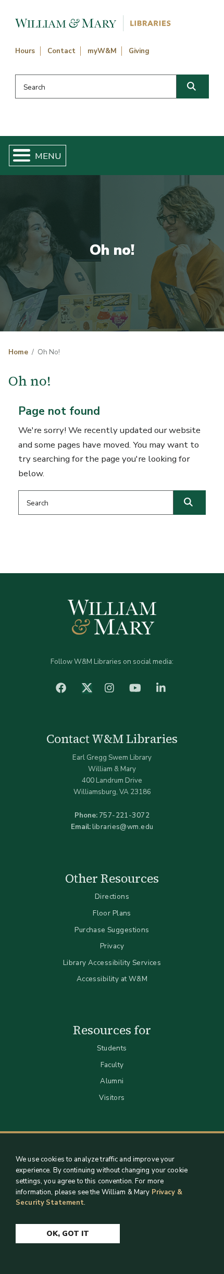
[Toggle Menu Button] (17, 155)
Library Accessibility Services (112, 963)
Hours (25, 51)
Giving (139, 51)
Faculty (112, 1065)
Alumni (112, 1081)
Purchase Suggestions (111, 930)
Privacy (112, 946)
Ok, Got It (67, 1234)
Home (18, 352)
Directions (112, 896)
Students (112, 1048)
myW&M (102, 51)
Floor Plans (112, 913)
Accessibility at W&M (112, 979)
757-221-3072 (124, 815)
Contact (61, 51)
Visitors (112, 1098)
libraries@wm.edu (123, 827)
